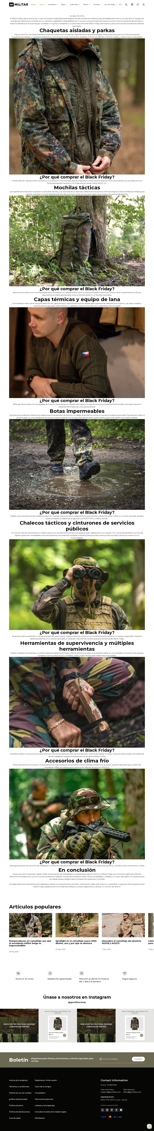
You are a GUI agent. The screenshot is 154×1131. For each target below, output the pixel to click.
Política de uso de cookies (20, 1093)
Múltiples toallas (17, 754)
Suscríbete (138, 1059)
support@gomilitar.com (111, 1092)
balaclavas (101, 866)
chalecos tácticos (73, 636)
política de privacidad (18, 1099)
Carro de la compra (43, 1087)
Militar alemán (102, 519)
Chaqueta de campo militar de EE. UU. (91, 183)
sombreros (119, 866)
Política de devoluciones (19, 1112)
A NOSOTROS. (88, 519)
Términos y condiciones (19, 1087)
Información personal (44, 1099)
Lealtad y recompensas (45, 1106)
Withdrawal (40, 1118)
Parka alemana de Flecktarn (59, 183)
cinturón (85, 636)
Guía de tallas (15, 1118)
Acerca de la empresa (18, 1080)
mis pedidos (40, 1093)
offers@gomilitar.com (132, 1092)
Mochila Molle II (85, 295)
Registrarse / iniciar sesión (46, 1080)
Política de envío (16, 1106)
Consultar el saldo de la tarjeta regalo (51, 1112)
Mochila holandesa (103, 295)
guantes (109, 866)
